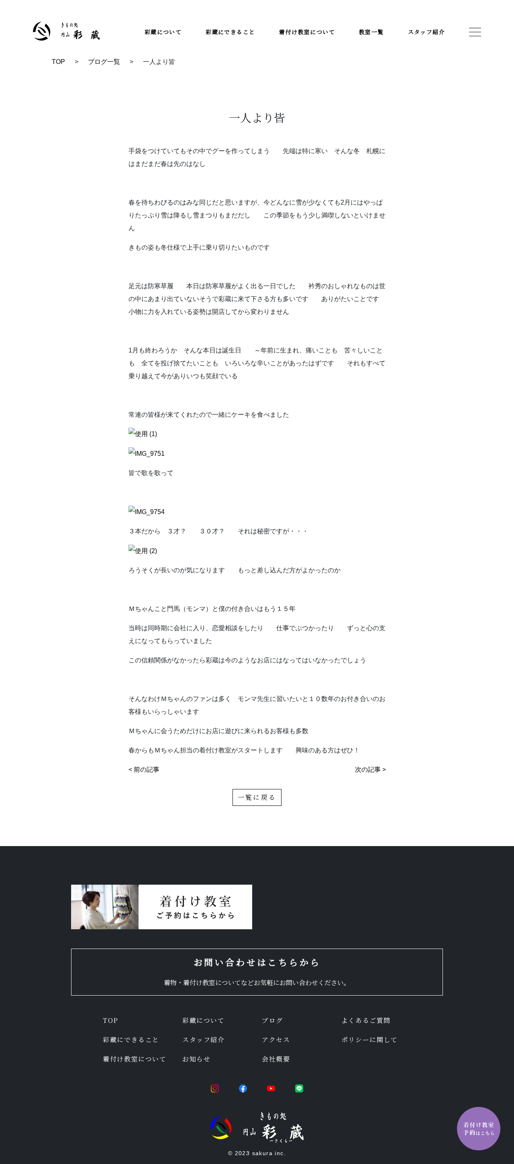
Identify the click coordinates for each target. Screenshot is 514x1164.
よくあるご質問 (366, 1020)
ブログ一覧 (104, 61)
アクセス (276, 1039)
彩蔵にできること (230, 32)
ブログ (272, 1020)
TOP (58, 61)
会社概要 (276, 1059)
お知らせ (196, 1059)
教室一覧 (371, 32)
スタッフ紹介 (426, 32)
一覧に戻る (257, 797)
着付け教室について (307, 32)
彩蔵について (163, 32)
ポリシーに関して (369, 1039)
